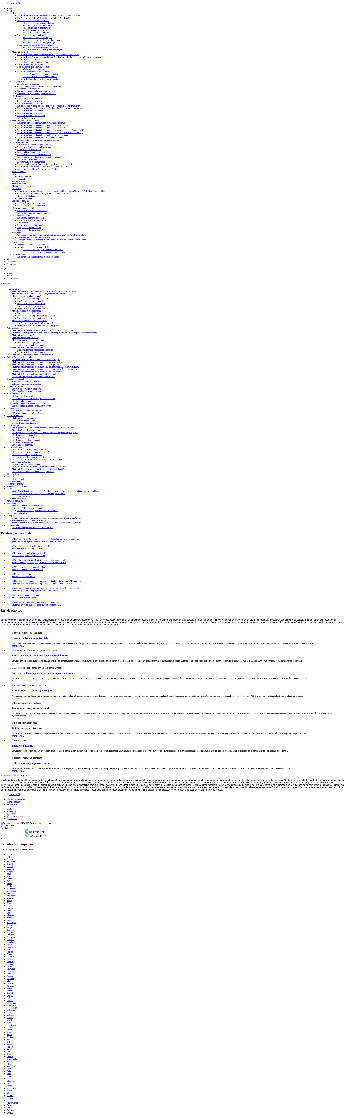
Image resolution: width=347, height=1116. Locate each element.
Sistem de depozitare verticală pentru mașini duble (40, 655)
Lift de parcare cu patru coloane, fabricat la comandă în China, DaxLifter (48, 106)
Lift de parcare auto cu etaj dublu (31, 103)
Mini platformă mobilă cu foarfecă (37, 62)
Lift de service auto (20, 142)
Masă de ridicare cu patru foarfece (37, 30)
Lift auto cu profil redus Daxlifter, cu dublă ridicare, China (42, 157)
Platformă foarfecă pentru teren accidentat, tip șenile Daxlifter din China (48, 54)
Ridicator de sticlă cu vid (27, 196)
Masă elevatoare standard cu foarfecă (33, 20)
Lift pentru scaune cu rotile (23, 208)
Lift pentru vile (18, 254)
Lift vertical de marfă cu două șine (31, 218)
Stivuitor (15, 174)
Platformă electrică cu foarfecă (30, 64)
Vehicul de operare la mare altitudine (33, 244)
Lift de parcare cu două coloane (30, 110)
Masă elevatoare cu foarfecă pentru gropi (40, 42)
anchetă (15, 646)
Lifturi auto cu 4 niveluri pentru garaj (33, 690)
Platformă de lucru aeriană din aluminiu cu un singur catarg (42, 125)
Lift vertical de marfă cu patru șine (32, 220)
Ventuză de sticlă (24, 198)
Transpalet (21, 179)
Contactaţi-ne (12, 264)
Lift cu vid (16, 188)
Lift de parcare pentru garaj (27, 728)
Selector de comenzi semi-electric (31, 203)
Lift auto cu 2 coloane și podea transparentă (35, 147)
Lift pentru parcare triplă (27, 118)
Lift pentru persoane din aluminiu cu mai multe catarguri (41, 123)
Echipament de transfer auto (29, 149)
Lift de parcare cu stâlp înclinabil (31, 115)
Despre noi (11, 262)
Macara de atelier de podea (23, 186)
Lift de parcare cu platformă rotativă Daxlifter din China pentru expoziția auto (50, 108)
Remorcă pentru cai (15, 501)
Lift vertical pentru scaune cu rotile (32, 210)
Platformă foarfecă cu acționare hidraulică (40, 74)
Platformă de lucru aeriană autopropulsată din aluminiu (40, 137)
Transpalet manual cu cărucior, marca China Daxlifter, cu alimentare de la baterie (51, 240)
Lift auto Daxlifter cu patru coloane (32, 152)
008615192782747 (37, 832)
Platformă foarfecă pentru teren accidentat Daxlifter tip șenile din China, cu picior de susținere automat (61, 57)
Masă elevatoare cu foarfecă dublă (37, 25)
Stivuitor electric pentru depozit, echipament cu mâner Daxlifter (39, 562)
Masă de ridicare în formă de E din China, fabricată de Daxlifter (44, 18)
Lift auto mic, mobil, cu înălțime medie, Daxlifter (38, 169)
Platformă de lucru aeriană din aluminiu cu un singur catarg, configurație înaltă (50, 130)
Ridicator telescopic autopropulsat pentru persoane (38, 140)
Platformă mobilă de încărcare (30, 225)
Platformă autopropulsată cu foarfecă (33, 72)
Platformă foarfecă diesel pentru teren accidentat (37, 79)
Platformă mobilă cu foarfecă (29, 59)
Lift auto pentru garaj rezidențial (30, 708)
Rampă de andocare (20, 223)
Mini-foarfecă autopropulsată (35, 69)
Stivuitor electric (19, 171)
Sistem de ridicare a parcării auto (30, 763)
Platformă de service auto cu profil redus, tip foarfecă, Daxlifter (44, 167)
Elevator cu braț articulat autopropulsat (33, 91)
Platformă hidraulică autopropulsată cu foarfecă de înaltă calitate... (40, 591)
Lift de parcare (18, 96)
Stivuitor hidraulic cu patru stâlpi (30, 638)
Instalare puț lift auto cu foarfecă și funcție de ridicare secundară (44, 164)
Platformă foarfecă (20, 52)
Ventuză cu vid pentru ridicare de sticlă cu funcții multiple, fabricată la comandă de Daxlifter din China (61, 191)
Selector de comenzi (20, 201)
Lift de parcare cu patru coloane (30, 113)
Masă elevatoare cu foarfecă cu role (38, 33)
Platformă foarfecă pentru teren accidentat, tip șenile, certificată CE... (41, 541)
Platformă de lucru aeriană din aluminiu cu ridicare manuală (42, 135)
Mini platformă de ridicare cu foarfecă (33, 67)
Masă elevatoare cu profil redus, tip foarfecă (41, 40)
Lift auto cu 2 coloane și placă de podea (34, 145)
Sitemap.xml (12, 804)
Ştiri (8, 259)
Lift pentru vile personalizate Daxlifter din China (38, 257)
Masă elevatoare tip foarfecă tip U (37, 37)
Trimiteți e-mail (7, 828)
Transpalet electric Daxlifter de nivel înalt (34, 237)
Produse (10, 11)
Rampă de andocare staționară (30, 230)
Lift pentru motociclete (27, 159)
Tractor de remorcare (21, 181)
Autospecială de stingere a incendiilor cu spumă (43, 249)
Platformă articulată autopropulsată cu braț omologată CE (36, 605)
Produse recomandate (16, 799)
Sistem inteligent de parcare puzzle (32, 101)
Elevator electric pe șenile (28, 84)
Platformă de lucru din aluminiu (25, 120)
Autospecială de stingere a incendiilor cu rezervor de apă (47, 252)
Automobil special (20, 242)
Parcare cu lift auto (22, 745)
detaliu (21, 646)
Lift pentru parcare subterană (29, 98)
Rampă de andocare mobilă (29, 227)
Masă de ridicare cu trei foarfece (36, 28)
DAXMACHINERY (38, 836)
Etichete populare (14, 802)
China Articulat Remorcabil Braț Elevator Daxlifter (39, 86)
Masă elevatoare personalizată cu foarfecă (35, 45)
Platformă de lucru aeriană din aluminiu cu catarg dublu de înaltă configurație (50, 132)
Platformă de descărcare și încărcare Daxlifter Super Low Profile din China (49, 15)
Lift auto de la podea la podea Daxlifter (34, 154)
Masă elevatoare (19, 13)
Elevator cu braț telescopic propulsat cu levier (36, 93)
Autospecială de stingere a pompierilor (33, 247)
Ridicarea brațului (19, 81)
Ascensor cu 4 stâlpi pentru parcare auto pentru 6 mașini (43, 673)
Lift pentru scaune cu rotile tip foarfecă (33, 213)
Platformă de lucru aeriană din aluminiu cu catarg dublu (41, 128)
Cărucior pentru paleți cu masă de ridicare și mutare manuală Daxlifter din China (51, 235)
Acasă (9, 8)
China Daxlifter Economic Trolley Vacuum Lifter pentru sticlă (43, 193)
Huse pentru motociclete (17, 513)
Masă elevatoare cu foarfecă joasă (31, 35)
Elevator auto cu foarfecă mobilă (31, 162)
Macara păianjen (19, 184)
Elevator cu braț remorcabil (29, 89)
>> (19, 775)
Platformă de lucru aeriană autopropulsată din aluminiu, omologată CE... (43, 583)
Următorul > (13, 775)
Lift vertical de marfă (21, 215)
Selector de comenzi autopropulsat (32, 205)
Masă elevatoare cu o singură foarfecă (39, 23)
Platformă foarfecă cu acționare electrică (40, 76)
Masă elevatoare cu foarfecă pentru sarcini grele (43, 50)
